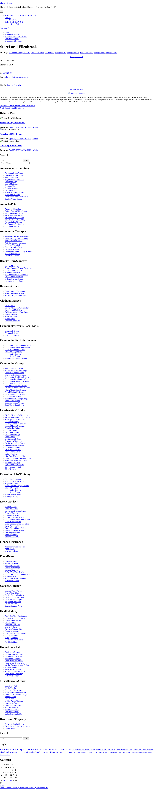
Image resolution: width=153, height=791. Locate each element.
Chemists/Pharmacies (13, 620)
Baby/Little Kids (11, 686)
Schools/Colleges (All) (13, 352)
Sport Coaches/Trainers (13, 494)
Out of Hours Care (69, 752)
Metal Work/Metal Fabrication (16, 460)
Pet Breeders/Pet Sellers (14, 215)
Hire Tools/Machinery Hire (15, 456)
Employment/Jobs (11, 483)
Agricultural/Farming (13, 209)
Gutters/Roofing (11, 454)
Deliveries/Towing (12, 249)
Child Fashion (10, 306)
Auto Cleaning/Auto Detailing (16, 239)
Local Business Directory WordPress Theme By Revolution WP (24, 788)
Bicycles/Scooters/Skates (14, 180)
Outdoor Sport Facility (110, 752)
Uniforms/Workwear (12, 321)
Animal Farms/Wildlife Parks (16, 211)
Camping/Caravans (12, 188)
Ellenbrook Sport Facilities (42, 752)
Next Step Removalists (11, 145)
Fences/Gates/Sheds (12, 593)
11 (4, 775)
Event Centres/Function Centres (17, 524)
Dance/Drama (10, 190)
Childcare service (143, 752)
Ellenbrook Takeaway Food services (15, 752)
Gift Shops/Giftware (12, 532)
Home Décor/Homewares (14, 663)
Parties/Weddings (11, 535)
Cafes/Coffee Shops (12, 568)
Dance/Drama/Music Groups (16, 386)
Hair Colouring (135, 752)
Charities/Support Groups (14, 373)
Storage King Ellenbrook (12, 122)
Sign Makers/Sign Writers (14, 465)
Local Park (89, 752)
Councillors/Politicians (13, 383)
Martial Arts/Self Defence (14, 192)
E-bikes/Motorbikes (12, 254)
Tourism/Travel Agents (13, 199)
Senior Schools (15, 356)
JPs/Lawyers (9, 699)
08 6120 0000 (8, 73)
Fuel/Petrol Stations (12, 256)
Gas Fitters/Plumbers (12, 447)
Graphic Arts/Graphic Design (16, 694)
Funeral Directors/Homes (14, 530)
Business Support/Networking (16, 296)
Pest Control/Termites (13, 669)
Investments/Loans (12, 551)
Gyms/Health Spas (12, 631)
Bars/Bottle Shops (11, 509)
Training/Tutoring (11, 496)
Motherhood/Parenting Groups (16, 399)
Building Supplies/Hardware (15, 424)
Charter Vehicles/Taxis (13, 247)
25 (4, 780)
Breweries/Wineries (12, 566)
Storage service (99, 53)
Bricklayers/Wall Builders (14, 419)
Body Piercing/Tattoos (13, 270)
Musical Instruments (12, 195)
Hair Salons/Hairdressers (14, 277)
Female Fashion (11, 314)
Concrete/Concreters (12, 430)
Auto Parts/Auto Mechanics (15, 243)
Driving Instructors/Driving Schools (18, 251)
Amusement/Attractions (14, 175)
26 (6, 780)
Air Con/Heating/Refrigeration (16, 415)
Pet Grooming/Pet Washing (15, 220)
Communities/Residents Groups (17, 377)
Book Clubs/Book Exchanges (16, 371)
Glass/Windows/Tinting (13, 450)
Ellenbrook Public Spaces (13, 749)
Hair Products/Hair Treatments (16, 275)
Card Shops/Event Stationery (16, 511)
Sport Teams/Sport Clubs (14, 405)
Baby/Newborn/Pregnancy (15, 618)
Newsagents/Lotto (12, 703)
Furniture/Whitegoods (13, 659)
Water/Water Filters (12, 581)
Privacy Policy (15, 24)
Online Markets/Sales (13, 705)
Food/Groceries (10, 576)
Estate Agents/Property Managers (17, 726)
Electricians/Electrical (13, 439)
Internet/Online (10, 697)
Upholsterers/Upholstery (14, 674)
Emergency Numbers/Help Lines (17, 388)
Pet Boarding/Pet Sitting (14, 213)
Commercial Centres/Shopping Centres (19, 345)
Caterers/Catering (11, 513)
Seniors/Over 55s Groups (14, 403)
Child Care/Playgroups (13, 479)
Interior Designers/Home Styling (17, 665)
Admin (35, 127)
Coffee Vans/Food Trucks (14, 517)
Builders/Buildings (12, 422)
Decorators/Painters (12, 432)
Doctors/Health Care (12, 625)
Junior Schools (15, 354)
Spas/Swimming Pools (13, 606)
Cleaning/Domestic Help (14, 656)
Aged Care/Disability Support (16, 616)
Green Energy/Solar (12, 452)
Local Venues (7, 754)
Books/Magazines (11, 184)
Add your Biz (5, 28)
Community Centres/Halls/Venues (17, 347)
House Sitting (10, 728)
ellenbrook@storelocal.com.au (16, 77)
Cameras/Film (10, 186)
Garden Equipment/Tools (14, 597)
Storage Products (86, 53)
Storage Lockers (73, 53)
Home (8, 18)
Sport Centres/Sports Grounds (16, 358)
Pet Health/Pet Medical (13, 222)
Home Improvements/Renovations (18, 458)
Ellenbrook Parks (37, 749)
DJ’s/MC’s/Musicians (13, 522)
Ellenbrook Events (12, 331)
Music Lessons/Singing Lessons (17, 486)
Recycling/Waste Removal (15, 671)
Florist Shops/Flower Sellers (15, 528)
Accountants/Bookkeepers (15, 547)
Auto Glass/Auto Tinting (14, 241)
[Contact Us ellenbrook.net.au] (76, 93)
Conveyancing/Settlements (15, 724)
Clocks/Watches (11, 688)
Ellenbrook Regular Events (20, 15)
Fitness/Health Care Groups (15, 390)
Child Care (58, 752)
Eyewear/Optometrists (13, 629)
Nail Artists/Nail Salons (13, 281)
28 (11, 780)
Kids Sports (81, 752)
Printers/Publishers (12, 710)
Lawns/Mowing (11, 604)
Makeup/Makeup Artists (14, 279)
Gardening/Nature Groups (15, 394)
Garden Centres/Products (14, 595)
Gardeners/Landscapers (13, 599)
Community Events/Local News (17, 381)
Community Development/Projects (18, 379)
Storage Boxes (60, 53)
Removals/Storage (12, 712)
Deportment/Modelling (13, 310)
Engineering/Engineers (13, 441)
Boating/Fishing (11, 182)
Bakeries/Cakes (10, 507)
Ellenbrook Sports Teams (59, 749)
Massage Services (11, 638)
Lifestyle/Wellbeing (12, 635)
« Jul (2, 786)
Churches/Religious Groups (15, 375)
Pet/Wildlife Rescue (12, 226)
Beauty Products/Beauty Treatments (18, 268)
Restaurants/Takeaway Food (15, 579)
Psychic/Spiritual (11, 642)
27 (8, 780)
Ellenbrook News (11, 333)
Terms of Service (14, 22)
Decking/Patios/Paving (13, 591)
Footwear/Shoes (11, 316)
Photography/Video (12, 537)
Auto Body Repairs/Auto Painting (17, 236)
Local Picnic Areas (124, 750)
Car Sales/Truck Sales (13, 245)
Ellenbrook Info (6, 3)
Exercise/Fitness (11, 627)
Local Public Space (124, 752)
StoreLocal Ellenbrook (11, 134)
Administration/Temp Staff (15, 291)
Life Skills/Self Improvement (16, 633)
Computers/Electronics (13, 690)
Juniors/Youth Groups (13, 396)
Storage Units (111, 53)
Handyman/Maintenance (14, 661)
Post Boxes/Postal (11, 707)
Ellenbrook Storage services (19, 53)
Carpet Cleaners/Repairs (14, 654)
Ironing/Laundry (11, 667)
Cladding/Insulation (12, 428)
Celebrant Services (12, 515)
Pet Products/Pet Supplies (14, 224)
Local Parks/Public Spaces (15, 350)
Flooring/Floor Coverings (14, 445)
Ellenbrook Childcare (105, 749)
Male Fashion (10, 319)
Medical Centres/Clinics (14, 640)
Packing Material (37, 53)
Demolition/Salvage (12, 435)
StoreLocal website (14, 85)
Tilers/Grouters (10, 469)
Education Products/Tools (14, 481)
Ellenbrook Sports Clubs (83, 749)
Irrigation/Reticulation (13, 602)
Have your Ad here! (76, 57)
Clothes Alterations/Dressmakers (17, 308)
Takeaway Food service (143, 750)
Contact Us (11, 20)
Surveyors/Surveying (13, 467)
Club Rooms (98, 752)
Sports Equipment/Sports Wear (16, 197)
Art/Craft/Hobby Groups (14, 368)
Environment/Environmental (15, 692)
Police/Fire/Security (12, 335)
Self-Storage (49, 53)
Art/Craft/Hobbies (11, 177)
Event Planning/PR (12, 526)
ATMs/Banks (10, 549)
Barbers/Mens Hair (12, 266)
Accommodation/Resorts (14, 173)
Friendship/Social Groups (14, 392)
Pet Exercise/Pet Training (14, 218)
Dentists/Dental (10, 623)
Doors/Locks (10, 437)
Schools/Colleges (11, 488)
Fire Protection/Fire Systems (15, 443)
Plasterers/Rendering (12, 463)
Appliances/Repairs (12, 652)
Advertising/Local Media (14, 293)
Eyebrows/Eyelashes (12, 272)
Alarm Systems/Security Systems (17, 417)
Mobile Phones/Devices (14, 701)
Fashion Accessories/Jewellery (16, 312)
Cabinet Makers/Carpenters (15, 426)
